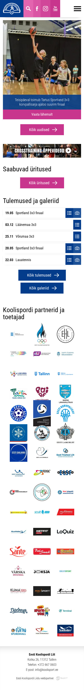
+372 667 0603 (47, 665)
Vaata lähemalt (42, 114)
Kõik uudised (39, 129)
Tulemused (69, 213)
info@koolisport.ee (46, 670)
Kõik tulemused (39, 275)
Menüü (70, 8)
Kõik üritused (39, 183)
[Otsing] (28, 8)
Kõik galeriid (39, 288)
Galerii (77, 213)
